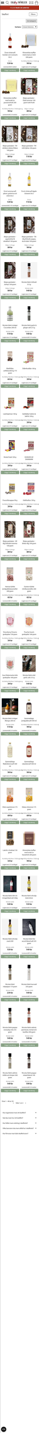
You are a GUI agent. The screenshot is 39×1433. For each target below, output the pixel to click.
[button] (2, 3)
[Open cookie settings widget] (3, 1429)
